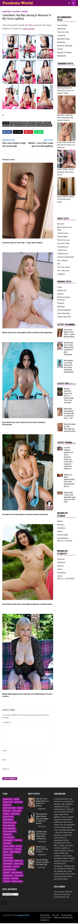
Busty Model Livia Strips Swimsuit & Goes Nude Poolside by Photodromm (69, 366)
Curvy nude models (18, 123)
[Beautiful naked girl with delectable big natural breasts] (60, 424)
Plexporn (60, 303)
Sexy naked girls (16, 872)
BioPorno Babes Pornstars (63, 298)
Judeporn (61, 274)
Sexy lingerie (20, 125)
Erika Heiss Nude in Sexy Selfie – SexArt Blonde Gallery (22, 243)
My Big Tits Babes (64, 52)
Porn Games (45, 915)
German (60, 566)
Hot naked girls (8, 849)
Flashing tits (7, 843)
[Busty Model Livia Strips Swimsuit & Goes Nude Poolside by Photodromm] (60, 361)
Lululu (59, 287)
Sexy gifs (6, 872)
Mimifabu (61, 307)
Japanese (61, 562)
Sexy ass (16, 866)
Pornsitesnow (62, 247)
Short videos (19, 875)
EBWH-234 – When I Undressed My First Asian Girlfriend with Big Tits (69, 480)
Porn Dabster (62, 260)
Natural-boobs (8, 861)
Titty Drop (6, 881)
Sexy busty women (9, 869)
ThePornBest (62, 237)
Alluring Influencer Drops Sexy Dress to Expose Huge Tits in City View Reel (69, 396)
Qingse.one (61, 290)
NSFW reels (18, 861)
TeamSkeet (31, 125)
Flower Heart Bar (64, 317)
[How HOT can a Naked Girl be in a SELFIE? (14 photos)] (31, 799)
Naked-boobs (7, 855)
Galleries (16, 11)
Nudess (60, 294)
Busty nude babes (9, 828)
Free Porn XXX (63, 32)
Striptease (14, 878)
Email (4, 760)
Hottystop (61, 35)
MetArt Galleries (15, 852)
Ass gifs (16, 799)
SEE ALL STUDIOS (64, 541)
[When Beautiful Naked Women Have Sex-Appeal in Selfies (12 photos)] (31, 814)
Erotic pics (18, 840)
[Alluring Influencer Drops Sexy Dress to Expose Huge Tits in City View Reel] (60, 389)
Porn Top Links (63, 271)
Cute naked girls (8, 837)
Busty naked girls (8, 825)
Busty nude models (9, 831)
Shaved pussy (7, 875)
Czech (59, 576)
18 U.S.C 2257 (45, 918)
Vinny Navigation (64, 310)
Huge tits (18, 849)
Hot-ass (19, 846)
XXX (59, 264)
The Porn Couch (63, 267)
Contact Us (44, 920)
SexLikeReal (62, 25)
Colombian (61, 573)
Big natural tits (8, 802)
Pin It (29, 132)
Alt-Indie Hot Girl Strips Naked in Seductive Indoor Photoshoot (25, 514)
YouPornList (62, 250)
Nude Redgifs (7, 863)
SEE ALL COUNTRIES (66, 579)
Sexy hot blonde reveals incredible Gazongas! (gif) (42, 862)
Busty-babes (15, 814)
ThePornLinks (62, 233)
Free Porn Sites (63, 243)
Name (4, 750)
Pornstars (6, 11)
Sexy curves (8, 125)
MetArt (60, 521)
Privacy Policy (66, 915)
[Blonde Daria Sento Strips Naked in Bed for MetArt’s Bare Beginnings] (60, 343)
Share (8, 132)
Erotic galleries (8, 840)
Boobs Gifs (6, 811)
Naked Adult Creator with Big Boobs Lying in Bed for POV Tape (69, 497)
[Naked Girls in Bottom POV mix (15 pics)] (31, 847)
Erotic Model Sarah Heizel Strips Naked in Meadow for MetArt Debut (27, 604)
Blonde (20, 808)
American (61, 559)
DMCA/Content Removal (63, 918)
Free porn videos (8, 846)
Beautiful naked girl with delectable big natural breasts (70, 427)
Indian (59, 569)
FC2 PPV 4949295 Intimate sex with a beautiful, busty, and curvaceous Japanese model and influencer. (68, 458)
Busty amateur (8, 819)
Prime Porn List (63, 240)
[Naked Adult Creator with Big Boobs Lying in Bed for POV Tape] (60, 493)
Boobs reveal (16, 811)
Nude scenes (18, 863)
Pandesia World (23, 915)
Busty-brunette (8, 816)
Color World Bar (63, 313)
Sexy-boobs (7, 866)
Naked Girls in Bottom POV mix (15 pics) (42, 849)
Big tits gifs (18, 802)
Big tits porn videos (9, 808)
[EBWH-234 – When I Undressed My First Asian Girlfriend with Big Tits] (60, 475)
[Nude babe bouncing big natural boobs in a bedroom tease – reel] (60, 409)
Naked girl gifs (8, 858)
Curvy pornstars (35, 123)
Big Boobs (61, 42)
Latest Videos (64, 442)
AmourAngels (62, 535)
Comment (7, 722)
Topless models (17, 881)
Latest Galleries (66, 324)
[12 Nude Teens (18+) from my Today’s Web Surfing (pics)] (31, 832)
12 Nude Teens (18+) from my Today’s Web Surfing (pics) (41, 835)
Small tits (6, 878)
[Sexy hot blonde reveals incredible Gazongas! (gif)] (31, 860)
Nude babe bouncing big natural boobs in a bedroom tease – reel (69, 413)
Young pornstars (44, 125)
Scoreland (61, 528)
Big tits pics (7, 805)
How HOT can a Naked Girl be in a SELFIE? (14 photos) (42, 802)
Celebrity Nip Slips (64, 46)
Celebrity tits (7, 834)
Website (5, 769)
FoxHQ (60, 49)
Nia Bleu (29, 25)
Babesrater (61, 29)
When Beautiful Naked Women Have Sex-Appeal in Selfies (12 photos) (42, 818)
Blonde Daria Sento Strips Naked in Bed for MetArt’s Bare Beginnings (27, 332)
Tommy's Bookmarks (65, 257)
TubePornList (62, 254)
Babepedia (61, 56)
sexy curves (28, 28)
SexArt (60, 531)
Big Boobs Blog (63, 39)
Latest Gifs (63, 383)
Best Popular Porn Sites (64, 228)
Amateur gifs (7, 799)
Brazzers (60, 224)
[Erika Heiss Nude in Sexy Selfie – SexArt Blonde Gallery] (60, 330)
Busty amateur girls (9, 822)
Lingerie (24, 11)
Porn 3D (55, 915)
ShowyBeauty (62, 538)
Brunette (6, 814)
